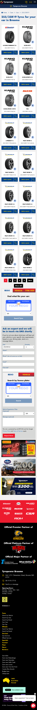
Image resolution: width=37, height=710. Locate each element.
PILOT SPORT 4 (9, 172)
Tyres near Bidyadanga (9, 658)
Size (4, 344)
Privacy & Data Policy (12, 705)
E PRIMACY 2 (9, 140)
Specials (5, 640)
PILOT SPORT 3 (27, 140)
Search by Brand (7, 620)
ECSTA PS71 (27, 45)
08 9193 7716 (10, 581)
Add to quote (7, 52)
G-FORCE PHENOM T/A (9, 45)
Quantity (27, 344)
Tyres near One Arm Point (9, 667)
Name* (5, 350)
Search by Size (6, 618)
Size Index (5, 656)
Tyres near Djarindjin (8, 660)
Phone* (12, 356)
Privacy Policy (6, 431)
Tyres (4, 613)
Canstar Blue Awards (8, 669)
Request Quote (8, 435)
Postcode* (6, 368)
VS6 (27, 109)
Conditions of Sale (22, 705)
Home (5, 12)
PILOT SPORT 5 (27, 267)
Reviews (5, 649)
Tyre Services (6, 636)
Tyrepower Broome (20, 6)
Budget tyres (5, 671)
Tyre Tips (4, 624)
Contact (5, 643)
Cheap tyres (5, 673)
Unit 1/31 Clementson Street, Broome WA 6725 (19, 576)
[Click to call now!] (26, 2)
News (4, 647)
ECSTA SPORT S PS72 (10, 109)
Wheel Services (6, 638)
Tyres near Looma (7, 665)
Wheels (4, 627)
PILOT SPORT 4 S (9, 204)
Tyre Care (5, 622)
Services (5, 633)
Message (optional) (8, 417)
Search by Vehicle (7, 615)
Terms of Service (18, 431)
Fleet (4, 645)
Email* (5, 362)
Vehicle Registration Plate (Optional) (10, 410)
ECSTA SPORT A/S (27, 77)
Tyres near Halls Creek (8, 662)
